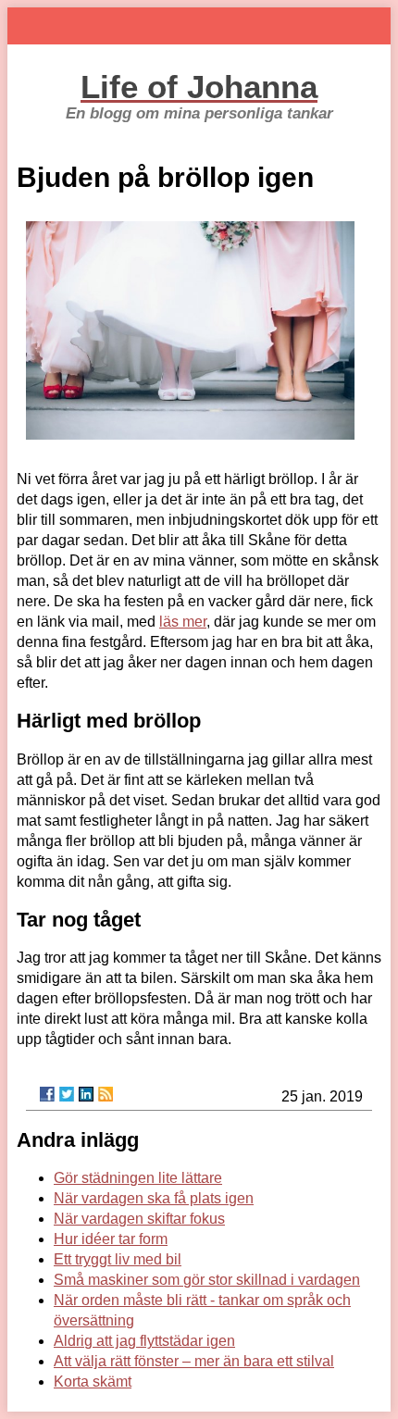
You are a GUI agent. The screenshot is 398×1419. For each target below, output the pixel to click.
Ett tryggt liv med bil (117, 1259)
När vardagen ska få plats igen (154, 1198)
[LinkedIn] (86, 1094)
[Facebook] (47, 1094)
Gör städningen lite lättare (138, 1178)
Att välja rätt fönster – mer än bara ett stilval (194, 1361)
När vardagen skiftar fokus (139, 1218)
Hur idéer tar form (111, 1239)
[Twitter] (66, 1094)
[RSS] (105, 1094)
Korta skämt (92, 1381)
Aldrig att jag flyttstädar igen (144, 1341)
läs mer (182, 621)
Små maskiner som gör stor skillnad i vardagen (207, 1280)
